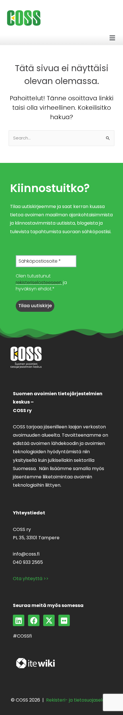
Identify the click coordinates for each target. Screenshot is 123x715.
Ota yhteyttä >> (31, 578)
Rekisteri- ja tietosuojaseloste (79, 700)
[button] (112, 38)
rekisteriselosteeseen (39, 282)
